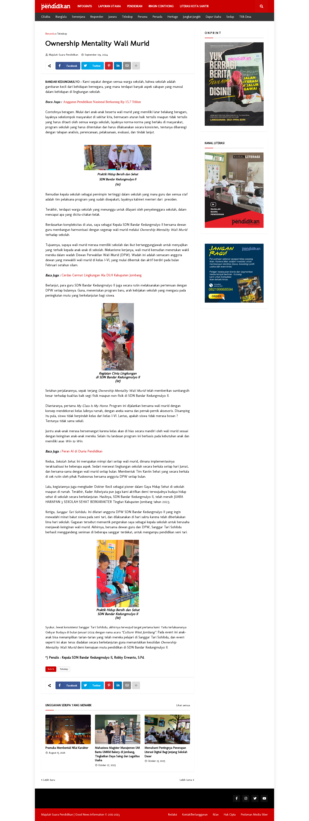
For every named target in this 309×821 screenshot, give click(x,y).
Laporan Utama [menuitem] (109, 6)
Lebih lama (186, 779)
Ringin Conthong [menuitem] (161, 6)
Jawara (112, 17)
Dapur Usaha (213, 17)
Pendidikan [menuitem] (134, 6)
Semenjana (78, 17)
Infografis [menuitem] (85, 6)
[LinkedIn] (118, 66)
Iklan (216, 814)
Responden (96, 17)
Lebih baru (49, 779)
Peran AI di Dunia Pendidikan (82, 451)
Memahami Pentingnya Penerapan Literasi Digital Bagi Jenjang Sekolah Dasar (166, 752)
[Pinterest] (109, 66)
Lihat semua (183, 705)
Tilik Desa (245, 17)
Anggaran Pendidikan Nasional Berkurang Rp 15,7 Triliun (102, 102)
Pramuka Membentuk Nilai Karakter (66, 748)
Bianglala (61, 17)
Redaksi (172, 814)
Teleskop (127, 17)
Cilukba (45, 17)
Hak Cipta (230, 814)
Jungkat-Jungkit (192, 17)
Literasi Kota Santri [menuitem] (194, 6)
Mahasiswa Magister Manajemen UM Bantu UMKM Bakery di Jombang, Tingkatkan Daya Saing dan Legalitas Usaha (117, 754)
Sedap (230, 17)
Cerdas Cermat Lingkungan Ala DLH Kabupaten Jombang (102, 275)
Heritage (173, 17)
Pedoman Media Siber (254, 814)
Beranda (50, 33)
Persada (157, 17)
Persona (142, 17)
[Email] (127, 66)
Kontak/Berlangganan (195, 814)
